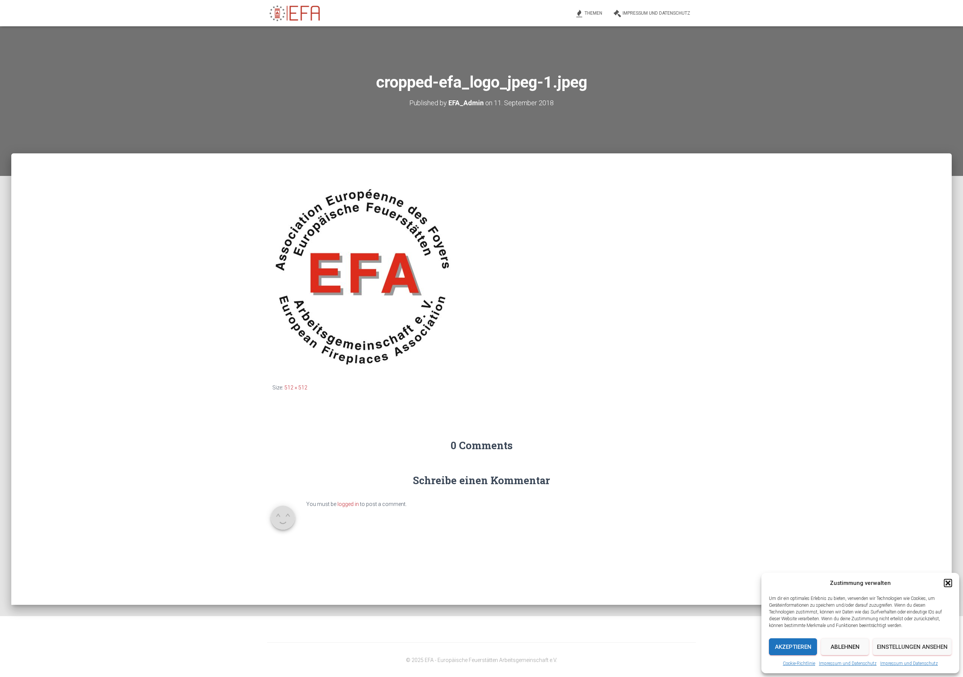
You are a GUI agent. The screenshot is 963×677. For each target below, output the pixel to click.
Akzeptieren (793, 647)
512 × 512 (295, 388)
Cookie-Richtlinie (799, 663)
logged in (348, 504)
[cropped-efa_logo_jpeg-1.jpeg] (363, 276)
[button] (948, 583)
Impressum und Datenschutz (847, 663)
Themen (593, 13)
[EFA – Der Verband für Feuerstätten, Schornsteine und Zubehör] (295, 13)
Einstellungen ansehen (912, 647)
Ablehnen (845, 647)
